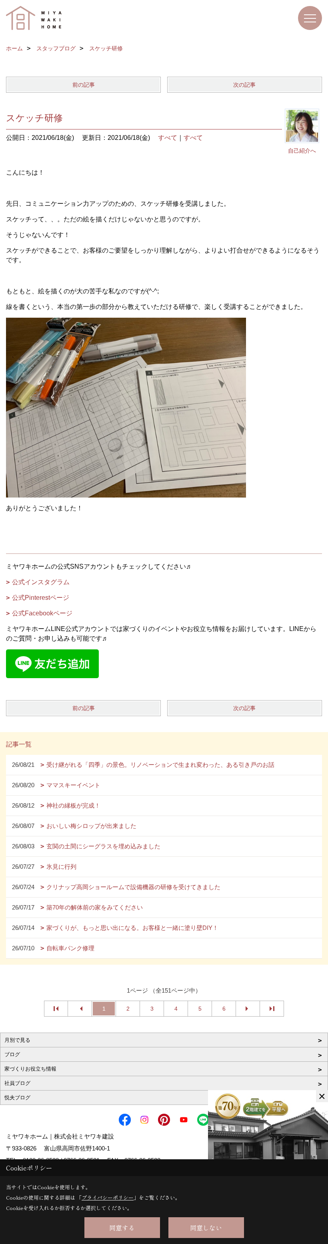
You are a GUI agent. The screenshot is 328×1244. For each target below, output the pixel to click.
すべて (167, 137)
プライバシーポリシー (108, 1197)
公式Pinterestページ (40, 597)
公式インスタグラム (41, 582)
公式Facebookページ (42, 613)
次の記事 (244, 85)
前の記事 (83, 85)
